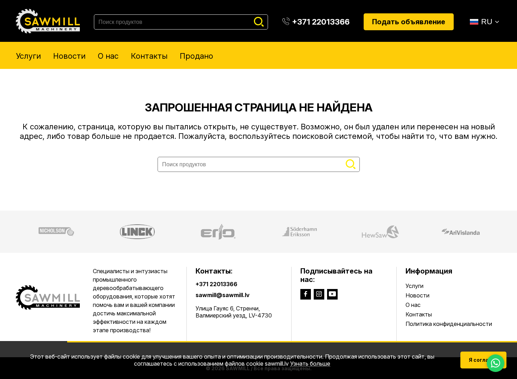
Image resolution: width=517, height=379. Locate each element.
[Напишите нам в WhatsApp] (495, 363)
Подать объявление (408, 22)
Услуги (28, 55)
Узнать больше (310, 364)
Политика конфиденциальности (449, 323)
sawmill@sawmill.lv (223, 294)
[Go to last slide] (9, 231)
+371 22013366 (216, 284)
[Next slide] (507, 231)
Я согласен (483, 360)
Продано (196, 55)
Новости (69, 55)
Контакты (149, 55)
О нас (108, 55)
